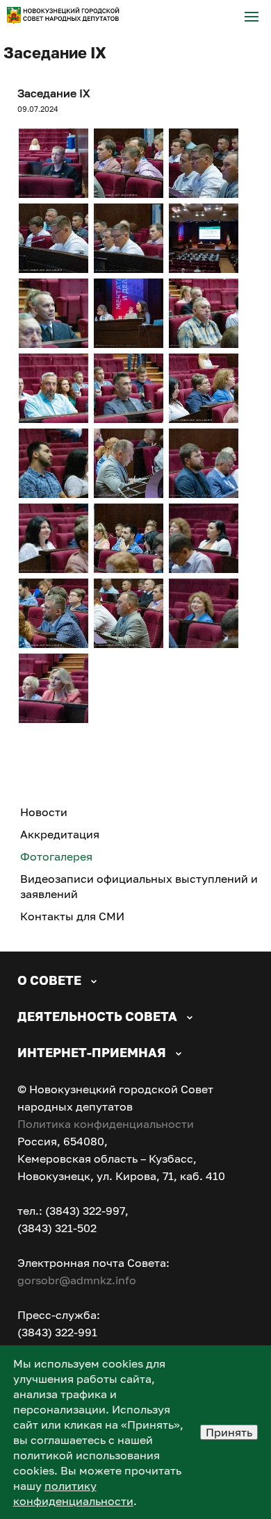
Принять (229, 1432)
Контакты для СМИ (72, 916)
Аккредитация (59, 834)
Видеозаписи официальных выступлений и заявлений (139, 886)
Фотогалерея (56, 856)
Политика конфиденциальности (105, 1124)
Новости (43, 812)
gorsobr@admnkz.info (76, 1280)
